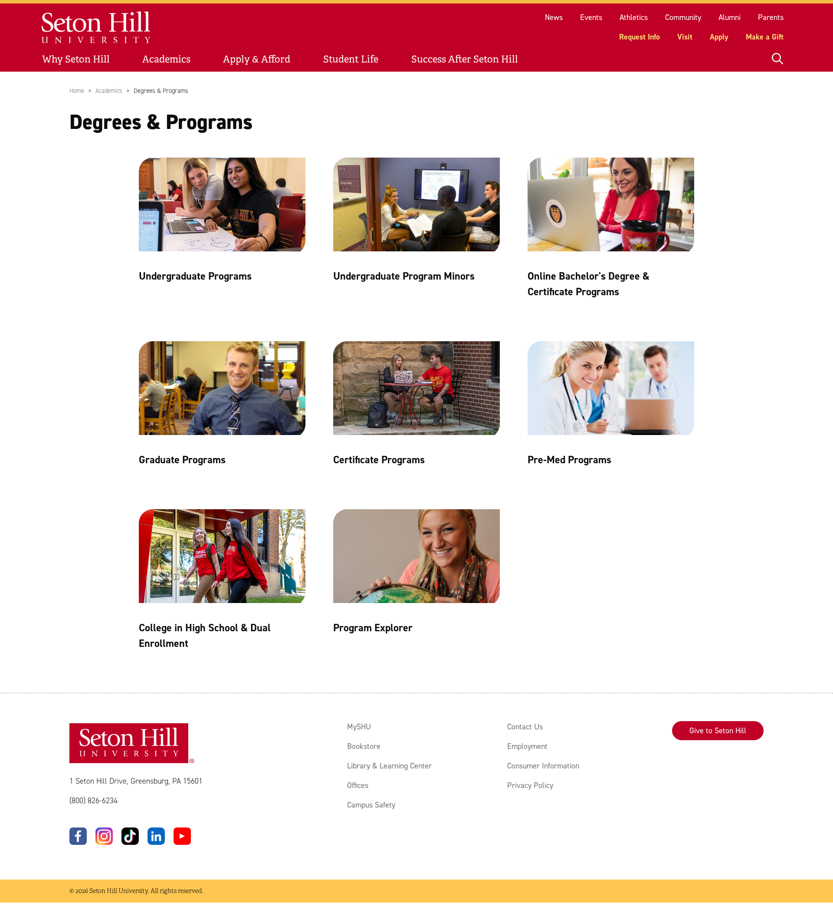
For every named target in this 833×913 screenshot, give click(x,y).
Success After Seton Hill (464, 59)
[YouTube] (182, 836)
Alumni (729, 17)
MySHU (359, 727)
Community (683, 17)
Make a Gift (765, 37)
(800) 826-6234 (93, 800)
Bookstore (363, 746)
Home (76, 90)
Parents (771, 17)
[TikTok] (130, 836)
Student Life (350, 59)
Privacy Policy (530, 785)
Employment (527, 746)
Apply (719, 37)
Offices (357, 785)
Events (591, 17)
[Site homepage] (96, 27)
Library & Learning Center (389, 766)
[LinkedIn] (156, 836)
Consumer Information (543, 766)
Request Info (639, 37)
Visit (684, 37)
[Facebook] (78, 836)
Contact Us (525, 727)
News (554, 17)
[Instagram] (104, 836)
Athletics (634, 17)
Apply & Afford (256, 59)
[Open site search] (777, 59)
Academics (166, 59)
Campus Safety (371, 805)
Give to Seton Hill (717, 730)
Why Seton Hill (76, 59)
